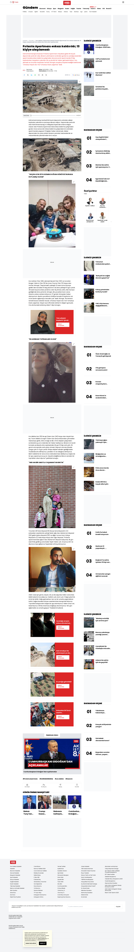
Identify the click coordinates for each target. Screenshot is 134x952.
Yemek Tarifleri (61, 866)
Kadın (67, 8)
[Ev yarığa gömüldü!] (43, 684)
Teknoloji (86, 8)
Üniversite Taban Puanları (88, 871)
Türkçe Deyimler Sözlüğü (111, 868)
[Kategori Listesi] (123, 2)
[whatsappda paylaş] (35, 75)
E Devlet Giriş (37, 879)
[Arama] (11, 2)
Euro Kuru (12, 895)
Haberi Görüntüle (61, 324)
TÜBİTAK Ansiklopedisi (87, 879)
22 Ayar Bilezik (61, 888)
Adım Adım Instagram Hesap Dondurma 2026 (113, 886)
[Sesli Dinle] (31, 115)
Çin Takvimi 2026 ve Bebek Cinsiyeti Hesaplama (112, 871)
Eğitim (36, 11)
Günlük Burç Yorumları (40, 881)
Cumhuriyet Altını (62, 886)
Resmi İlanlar (110, 8)
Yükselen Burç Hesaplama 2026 (114, 879)
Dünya (49, 8)
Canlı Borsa (37, 866)
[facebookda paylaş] (24, 75)
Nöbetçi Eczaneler (39, 873)
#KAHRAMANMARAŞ (46, 779)
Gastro (93, 8)
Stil (103, 8)
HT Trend (54, 11)
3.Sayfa (30, 11)
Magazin (61, 8)
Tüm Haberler (93, 11)
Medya (60, 11)
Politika (25, 11)
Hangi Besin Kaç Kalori (87, 881)
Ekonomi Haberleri (15, 871)
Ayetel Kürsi (61, 868)
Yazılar (78, 8)
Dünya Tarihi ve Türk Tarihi (88, 875)
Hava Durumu (38, 886)
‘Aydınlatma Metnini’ (30, 940)
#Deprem (68, 779)
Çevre (85, 11)
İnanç (48, 11)
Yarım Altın (60, 881)
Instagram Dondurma (40, 895)
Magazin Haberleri (15, 875)
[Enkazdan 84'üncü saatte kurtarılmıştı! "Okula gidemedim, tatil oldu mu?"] (43, 714)
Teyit (71, 11)
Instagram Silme (38, 897)
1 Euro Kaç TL (61, 892)
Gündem (30, 7)
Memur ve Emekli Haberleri (17, 888)
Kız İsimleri (84, 897)
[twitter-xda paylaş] (27, 75)
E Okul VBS (36, 877)
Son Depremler (38, 884)
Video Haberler (85, 866)
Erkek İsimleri (84, 895)
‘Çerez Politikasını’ (42, 938)
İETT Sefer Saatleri (110, 874)
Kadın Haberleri (14, 884)
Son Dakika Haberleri (15, 866)
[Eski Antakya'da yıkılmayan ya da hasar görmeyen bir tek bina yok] (43, 655)
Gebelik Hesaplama (110, 876)
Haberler (25, 40)
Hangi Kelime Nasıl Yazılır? (88, 886)
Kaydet (118, 906)
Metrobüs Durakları (86, 890)
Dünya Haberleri (14, 879)
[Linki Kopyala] (46, 75)
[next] (80, 805)
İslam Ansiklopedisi (86, 877)
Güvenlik (42, 11)
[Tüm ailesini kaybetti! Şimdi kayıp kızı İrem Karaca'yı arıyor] (43, 322)
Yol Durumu (37, 888)
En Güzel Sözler (85, 888)
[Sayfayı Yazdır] (42, 75)
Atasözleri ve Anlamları (111, 866)
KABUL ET (42, 943)
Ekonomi (42, 8)
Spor (54, 8)
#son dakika (59, 779)
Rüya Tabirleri (85, 873)
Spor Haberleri (14, 877)
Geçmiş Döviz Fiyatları (111, 883)
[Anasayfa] (13, 862)
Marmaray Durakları (86, 892)
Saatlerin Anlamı (62, 871)
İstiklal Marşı (37, 875)
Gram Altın (60, 877)
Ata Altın (60, 884)
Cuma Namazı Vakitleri (40, 871)
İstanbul (76, 11)
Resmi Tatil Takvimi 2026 (112, 892)
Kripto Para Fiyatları (15, 897)
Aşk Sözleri (60, 873)
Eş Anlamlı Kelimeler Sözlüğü (89, 884)
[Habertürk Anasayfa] (67, 2)
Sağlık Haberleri (14, 881)
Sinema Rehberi (38, 890)
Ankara (66, 11)
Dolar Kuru (13, 892)
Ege (81, 11)
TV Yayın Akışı (37, 892)
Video (99, 8)
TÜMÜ (85, 194)
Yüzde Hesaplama (110, 881)
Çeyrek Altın (61, 879)
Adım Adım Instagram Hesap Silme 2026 (113, 889)
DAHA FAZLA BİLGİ (31, 943)
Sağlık (73, 8)
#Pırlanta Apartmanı (30, 779)
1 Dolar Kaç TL (61, 890)
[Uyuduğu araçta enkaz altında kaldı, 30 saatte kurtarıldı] (43, 625)
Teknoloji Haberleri (15, 886)
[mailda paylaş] (38, 75)
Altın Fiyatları (13, 890)
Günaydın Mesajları (63, 875)
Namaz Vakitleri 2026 (39, 868)
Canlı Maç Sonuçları (63, 895)
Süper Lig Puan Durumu (64, 897)
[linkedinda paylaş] (31, 75)
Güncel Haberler (14, 873)
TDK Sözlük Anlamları (87, 868)
